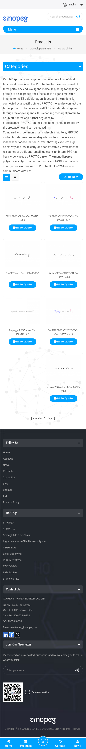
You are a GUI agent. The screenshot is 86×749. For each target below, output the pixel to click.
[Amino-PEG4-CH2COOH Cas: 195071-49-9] (63, 254)
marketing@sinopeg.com (24, 627)
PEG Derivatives (12, 559)
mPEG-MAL (9, 547)
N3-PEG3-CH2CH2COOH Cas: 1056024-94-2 (63, 218)
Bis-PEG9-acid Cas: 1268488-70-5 (22, 273)
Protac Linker (65, 48)
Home (19, 48)
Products (8, 471)
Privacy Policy (11, 502)
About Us (8, 458)
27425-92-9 (10, 566)
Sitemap (7, 489)
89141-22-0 (10, 572)
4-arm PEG (9, 528)
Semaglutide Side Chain (16, 535)
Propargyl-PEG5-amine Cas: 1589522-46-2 (22, 332)
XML (5, 496)
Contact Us (9, 477)
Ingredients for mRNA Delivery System (25, 541)
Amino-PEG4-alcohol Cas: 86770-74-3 (63, 389)
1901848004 (15, 621)
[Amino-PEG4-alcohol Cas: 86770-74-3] (63, 368)
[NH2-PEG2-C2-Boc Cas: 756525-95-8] (22, 197)
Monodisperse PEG (40, 48)
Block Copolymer (12, 553)
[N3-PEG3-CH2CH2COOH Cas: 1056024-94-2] (63, 197)
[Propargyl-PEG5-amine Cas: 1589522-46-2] (22, 311)
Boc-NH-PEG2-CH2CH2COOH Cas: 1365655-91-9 (63, 332)
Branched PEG (11, 578)
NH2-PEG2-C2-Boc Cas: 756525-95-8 (22, 218)
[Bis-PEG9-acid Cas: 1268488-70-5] (22, 254)
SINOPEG (8, 522)
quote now (71, 176)
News (6, 464)
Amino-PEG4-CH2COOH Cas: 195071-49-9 (63, 275)
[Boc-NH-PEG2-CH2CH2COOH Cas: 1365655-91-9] (63, 311)
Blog (5, 483)
